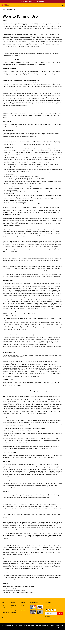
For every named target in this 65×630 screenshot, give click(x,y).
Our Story (23, 605)
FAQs (3, 617)
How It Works (4, 607)
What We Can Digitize (6, 610)
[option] (32, 1)
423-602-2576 (48, 605)
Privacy (61, 625)
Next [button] (53, 1)
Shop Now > (41, 1)
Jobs (22, 607)
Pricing (3, 605)
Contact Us (13, 615)
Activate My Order (14, 610)
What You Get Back (5, 612)
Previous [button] (11, 1)
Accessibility (13, 612)
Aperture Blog (23, 610)
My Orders (59, 5)
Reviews (3, 615)
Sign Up (60, 613)
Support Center (14, 605)
